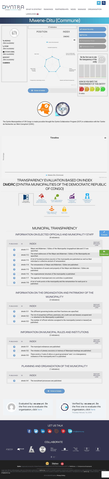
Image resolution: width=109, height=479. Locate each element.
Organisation (95, 9)
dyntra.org (42, 470)
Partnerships (61, 9)
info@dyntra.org (5, 473)
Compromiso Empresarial (85, 466)
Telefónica (72, 466)
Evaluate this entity (87, 29)
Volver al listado (39, 90)
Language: (31, 14)
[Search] (103, 3)
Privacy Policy (61, 475)
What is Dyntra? (34, 9)
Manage (82, 9)
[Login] (98, 3)
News (73, 9)
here (39, 409)
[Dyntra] (13, 7)
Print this (84, 35)
